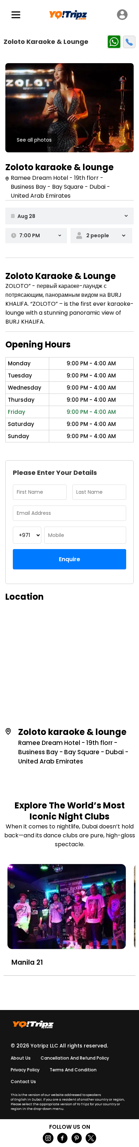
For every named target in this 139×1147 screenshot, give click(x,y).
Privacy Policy (25, 1070)
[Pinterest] (76, 1138)
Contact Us (23, 1082)
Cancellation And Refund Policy (75, 1058)
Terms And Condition (73, 1070)
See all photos (34, 139)
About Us (21, 1058)
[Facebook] (62, 1138)
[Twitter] (91, 1138)
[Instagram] (48, 1138)
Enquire (69, 559)
